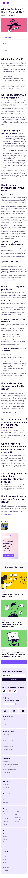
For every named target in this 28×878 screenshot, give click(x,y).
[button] (24, 2)
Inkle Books (5, 719)
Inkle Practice (6, 734)
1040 (7, 110)
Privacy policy (6, 867)
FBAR (16, 814)
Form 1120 (5, 824)
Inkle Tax (5, 722)
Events (4, 796)
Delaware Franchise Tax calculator (10, 764)
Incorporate (5, 743)
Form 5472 (5, 821)
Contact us (5, 854)
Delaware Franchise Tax (7, 812)
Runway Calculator (7, 772)
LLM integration (6, 787)
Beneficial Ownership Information (19, 820)
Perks (4, 799)
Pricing (4, 859)
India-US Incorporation (8, 746)
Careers (5, 862)
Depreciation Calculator (8, 775)
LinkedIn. (10, 514)
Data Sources (6, 784)
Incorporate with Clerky (8, 752)
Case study (5, 839)
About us (5, 856)
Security (5, 865)
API (3, 844)
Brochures (5, 836)
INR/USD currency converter (9, 769)
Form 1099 (17, 811)
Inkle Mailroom (6, 724)
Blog (4, 833)
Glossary (5, 841)
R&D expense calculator (8, 766)
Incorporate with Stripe (8, 749)
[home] (6, 2)
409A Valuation (18, 817)
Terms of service (6, 870)
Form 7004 (5, 816)
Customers (5, 802)
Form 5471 (5, 818)
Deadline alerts (6, 761)
